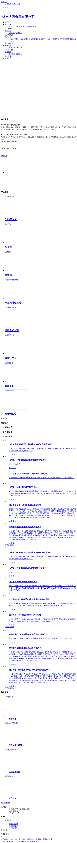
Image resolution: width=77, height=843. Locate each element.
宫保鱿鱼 (12, 798)
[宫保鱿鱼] (17, 794)
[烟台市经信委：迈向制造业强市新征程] (5, 501)
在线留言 (19, 26)
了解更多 (4, 156)
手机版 (7, 7)
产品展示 (8, 37)
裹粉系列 (42, 39)
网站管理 (49, 839)
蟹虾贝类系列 (33, 39)
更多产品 (4, 418)
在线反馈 (25, 26)
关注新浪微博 (13, 824)
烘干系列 (62, 39)
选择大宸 (12, 47)
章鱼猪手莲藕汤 (15, 745)
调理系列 (56, 39)
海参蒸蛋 (12, 719)
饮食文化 (8, 52)
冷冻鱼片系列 (13, 39)
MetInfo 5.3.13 (13, 841)
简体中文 (4, 2)
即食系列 (69, 39)
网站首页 (8, 22)
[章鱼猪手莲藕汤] (17, 741)
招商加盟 (8, 45)
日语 (18, 4)
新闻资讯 (8, 31)
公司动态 (12, 33)
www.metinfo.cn (32, 841)
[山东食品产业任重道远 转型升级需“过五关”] (5, 456)
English (14, 4)
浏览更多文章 (9, 545)
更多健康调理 (5, 803)
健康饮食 (12, 54)
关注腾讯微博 (13, 826)
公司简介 (12, 26)
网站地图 (42, 839)
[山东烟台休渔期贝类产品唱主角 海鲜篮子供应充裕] (5, 441)
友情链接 (23, 839)
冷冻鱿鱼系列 (23, 39)
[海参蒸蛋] (17, 715)
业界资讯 (19, 33)
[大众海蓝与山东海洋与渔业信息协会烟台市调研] (5, 595)
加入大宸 (8, 58)
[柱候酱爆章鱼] (17, 768)
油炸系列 (49, 39)
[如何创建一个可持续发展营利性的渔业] (5, 611)
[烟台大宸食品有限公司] (17, 17)
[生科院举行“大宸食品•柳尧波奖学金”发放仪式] (5, 470)
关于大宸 (8, 24)
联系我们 (32, 26)
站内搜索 (36, 839)
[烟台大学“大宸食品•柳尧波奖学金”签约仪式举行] (5, 666)
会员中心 (29, 839)
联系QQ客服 (13, 828)
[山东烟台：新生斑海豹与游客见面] (5, 483)
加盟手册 (19, 47)
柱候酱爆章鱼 (14, 772)
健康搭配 (19, 54)
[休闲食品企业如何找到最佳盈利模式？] (5, 523)
